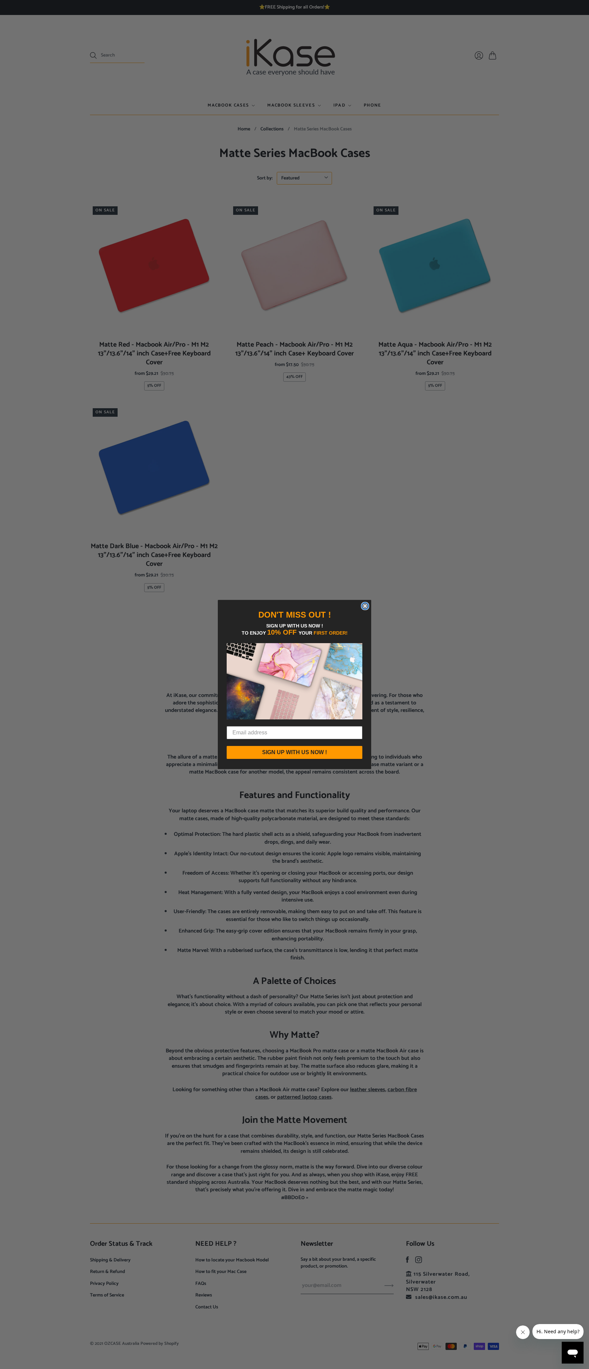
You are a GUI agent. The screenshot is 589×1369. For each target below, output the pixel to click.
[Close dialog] (365, 606)
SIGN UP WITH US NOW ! (294, 752)
